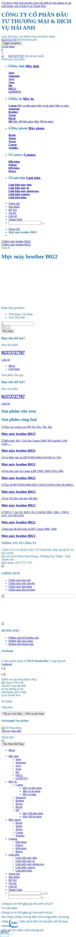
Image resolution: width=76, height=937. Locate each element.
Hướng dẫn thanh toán (21, 644)
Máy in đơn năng (26, 105)
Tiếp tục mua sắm (11, 730)
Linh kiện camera (19, 194)
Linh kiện (33, 178)
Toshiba (13, 147)
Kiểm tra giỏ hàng (34, 713)
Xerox (12, 115)
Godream (6, 664)
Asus (11, 82)
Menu (11, 750)
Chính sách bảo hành (20, 586)
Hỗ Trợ (12, 209)
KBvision (13, 167)
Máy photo (36, 128)
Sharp (12, 138)
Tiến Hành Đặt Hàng (13, 744)
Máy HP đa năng (43, 121)
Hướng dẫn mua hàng (20, 640)
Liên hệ (12, 216)
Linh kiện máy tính (19, 184)
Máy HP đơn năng (23, 121)
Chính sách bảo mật (19, 580)
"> (46, 892)
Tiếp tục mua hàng (12, 713)
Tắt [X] (4, 931)
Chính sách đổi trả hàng (21, 589)
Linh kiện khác (17, 197)
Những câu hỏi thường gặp (23, 637)
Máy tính (32, 66)
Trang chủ (14, 203)
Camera (30, 155)
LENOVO (14, 91)
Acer (11, 79)
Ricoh (12, 118)
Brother (13, 112)
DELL (12, 88)
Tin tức (12, 212)
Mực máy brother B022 (18, 434)
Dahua (12, 164)
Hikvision (14, 161)
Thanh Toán (15, 219)
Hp (10, 85)
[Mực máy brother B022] (26, 426)
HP (10, 121)
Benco (12, 171)
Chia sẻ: (5, 247)
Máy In (28, 99)
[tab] (11, 365)
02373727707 (9, 39)
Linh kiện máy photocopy (23, 191)
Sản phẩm (14, 206)
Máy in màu (62, 105)
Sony (11, 72)
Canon (12, 105)
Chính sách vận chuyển (21, 583)
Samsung (13, 75)
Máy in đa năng (46, 105)
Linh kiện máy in (18, 187)
